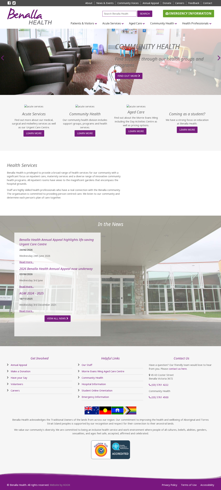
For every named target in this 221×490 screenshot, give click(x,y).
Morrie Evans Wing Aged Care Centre (103, 371)
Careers (179, 3)
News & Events (105, 3)
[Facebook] (9, 3)
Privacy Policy (169, 485)
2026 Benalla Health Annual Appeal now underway (56, 268)
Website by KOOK (60, 485)
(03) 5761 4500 (159, 397)
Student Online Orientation (97, 390)
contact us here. (178, 368)
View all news (56, 318)
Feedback (193, 3)
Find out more (128, 75)
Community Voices (128, 3)
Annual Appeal (151, 3)
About (88, 3)
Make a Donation (20, 371)
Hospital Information (94, 384)
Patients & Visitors (82, 23)
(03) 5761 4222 (159, 384)
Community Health (162, 23)
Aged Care (135, 23)
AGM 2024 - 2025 (31, 293)
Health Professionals (195, 23)
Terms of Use (189, 485)
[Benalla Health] (30, 16)
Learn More (34, 133)
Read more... (26, 262)
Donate (167, 3)
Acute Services (111, 23)
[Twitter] (14, 3)
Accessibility (207, 485)
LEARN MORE (85, 133)
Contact (207, 3)
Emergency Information (190, 13)
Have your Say (19, 377)
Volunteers (17, 384)
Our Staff (87, 365)
